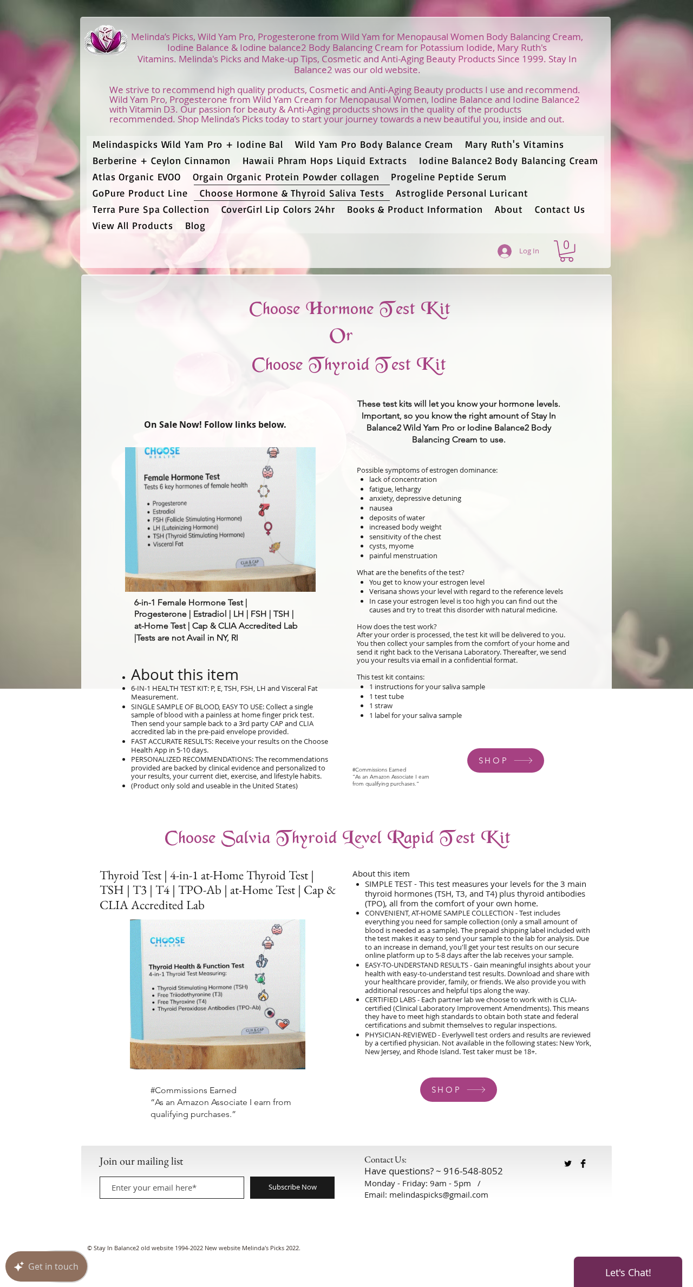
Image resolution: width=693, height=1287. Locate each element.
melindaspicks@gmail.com (438, 1194)
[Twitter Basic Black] (568, 1163)
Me (185, 59)
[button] (566, 251)
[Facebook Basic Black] (583, 1163)
